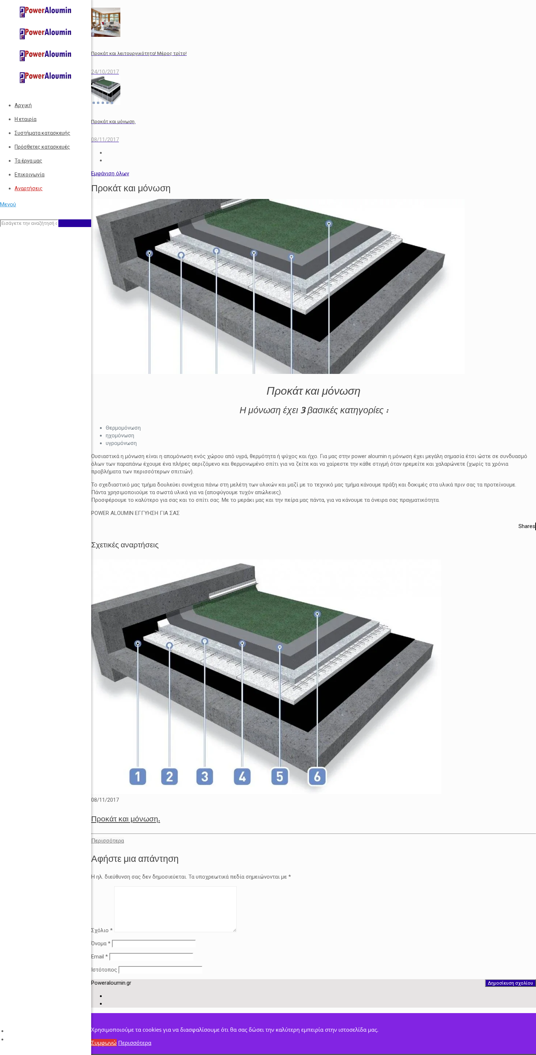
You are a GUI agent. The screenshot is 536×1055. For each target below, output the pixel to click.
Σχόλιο (102, 930)
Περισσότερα (134, 1042)
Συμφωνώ (104, 1042)
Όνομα (100, 943)
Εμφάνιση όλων (110, 173)
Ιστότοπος (104, 969)
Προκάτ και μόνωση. (125, 818)
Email (99, 956)
